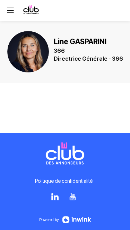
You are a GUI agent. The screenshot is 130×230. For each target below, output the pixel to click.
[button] (10, 10)
